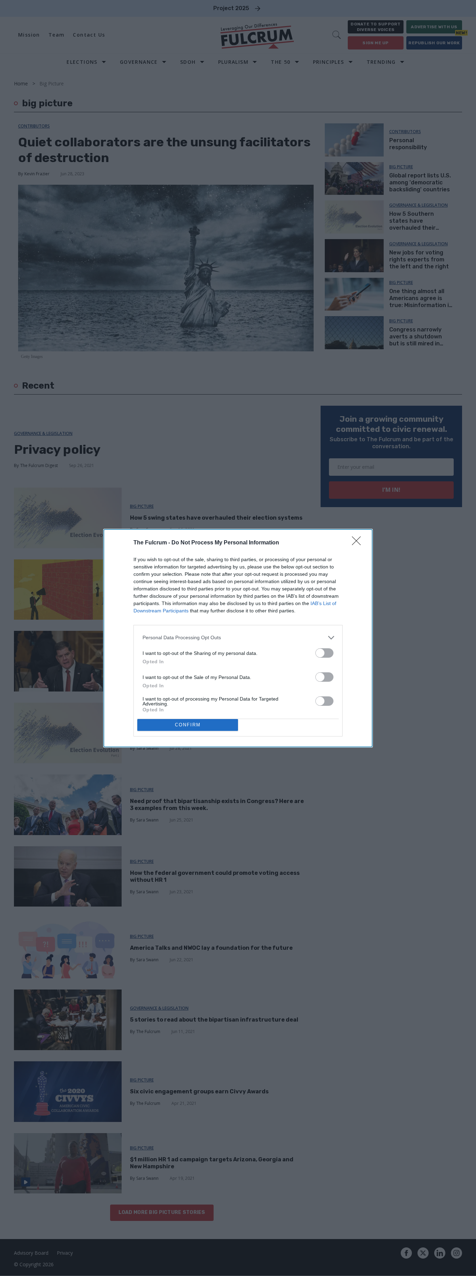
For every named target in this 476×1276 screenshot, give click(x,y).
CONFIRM (188, 724)
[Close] (358, 543)
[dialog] (238, 638)
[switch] (324, 653)
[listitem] (238, 637)
